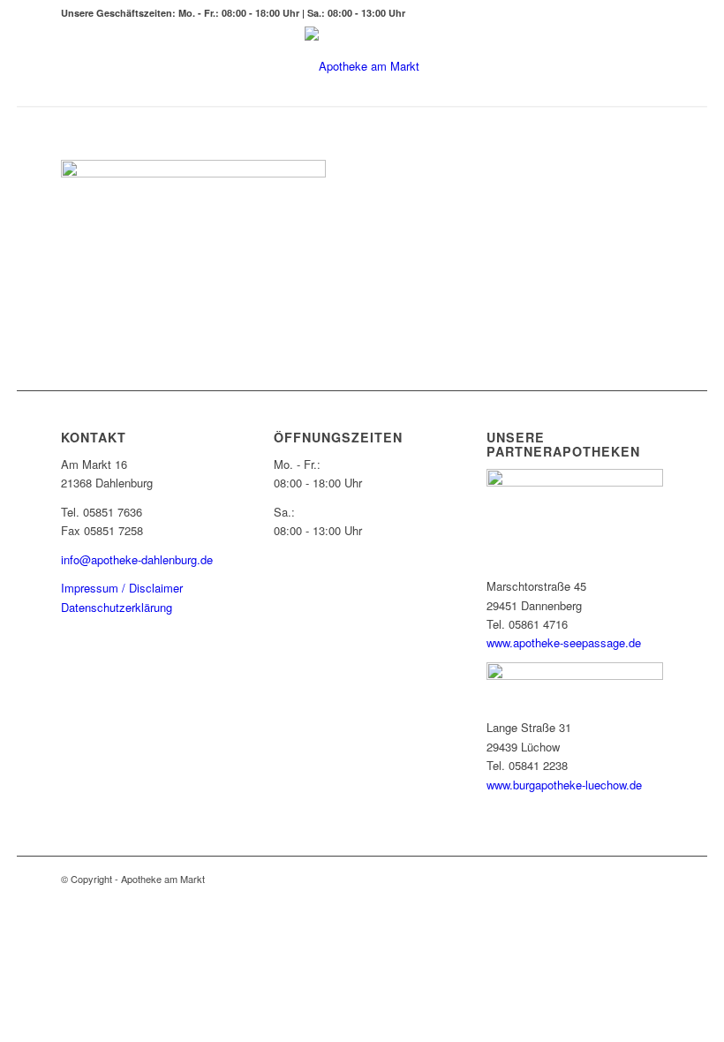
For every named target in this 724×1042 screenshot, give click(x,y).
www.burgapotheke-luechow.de (564, 784)
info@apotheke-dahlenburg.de (137, 559)
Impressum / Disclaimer (122, 587)
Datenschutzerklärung (116, 607)
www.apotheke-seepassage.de (563, 642)
